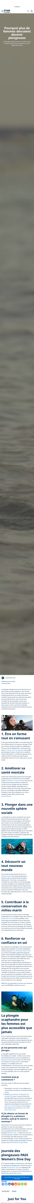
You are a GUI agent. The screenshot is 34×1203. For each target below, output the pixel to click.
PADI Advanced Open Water (18, 1142)
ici (21, 1173)
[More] (25, 1184)
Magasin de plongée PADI (9, 1060)
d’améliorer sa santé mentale (15, 780)
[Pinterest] (12, 1184)
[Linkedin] (9, 1184)
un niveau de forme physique (14, 750)
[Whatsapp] (22, 1184)
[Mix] (19, 1184)
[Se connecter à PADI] (32, 11)
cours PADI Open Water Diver (21, 951)
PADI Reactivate (12, 1133)
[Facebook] (2, 1184)
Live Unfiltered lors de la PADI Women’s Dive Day (17, 1177)
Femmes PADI (5, 1191)
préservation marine (7, 918)
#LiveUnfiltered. (6, 796)
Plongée (14, 1191)
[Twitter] (6, 1184)
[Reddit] (15, 1184)
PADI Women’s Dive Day (14, 1167)
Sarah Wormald (10, 678)
